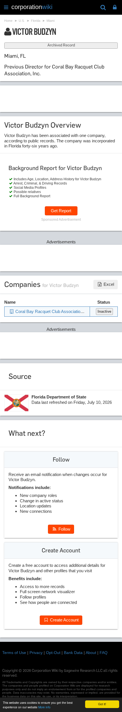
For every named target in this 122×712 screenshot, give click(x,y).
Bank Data (73, 652)
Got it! (102, 704)
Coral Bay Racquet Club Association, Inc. (53, 311)
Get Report (61, 210)
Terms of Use (14, 652)
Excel (108, 284)
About (91, 652)
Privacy (36, 652)
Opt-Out (53, 652)
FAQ (104, 652)
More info (44, 707)
